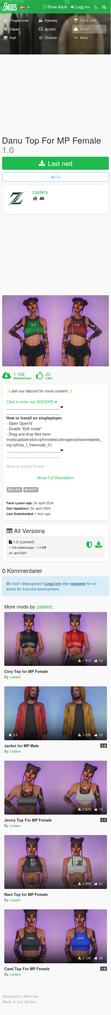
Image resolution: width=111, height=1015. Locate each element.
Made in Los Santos (19, 1001)
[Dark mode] (96, 6)
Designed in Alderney (20, 996)
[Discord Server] (42, 198)
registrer (78, 583)
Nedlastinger (22, 378)
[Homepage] (35, 198)
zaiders (40, 192)
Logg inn (52, 583)
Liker (48, 378)
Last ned (59, 163)
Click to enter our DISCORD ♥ (31, 401)
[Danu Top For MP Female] (55, 330)
